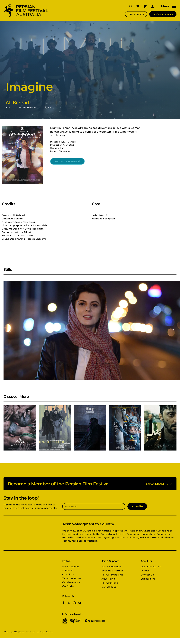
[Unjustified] (55, 428)
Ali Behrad (17, 103)
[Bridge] (160, 428)
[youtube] (79, 602)
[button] (10, 330)
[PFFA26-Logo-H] (26, 4)
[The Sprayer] (125, 428)
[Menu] (173, 6)
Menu (165, 6)
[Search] (128, 6)
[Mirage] (90, 428)
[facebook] (63, 602)
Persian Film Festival (27, 632)
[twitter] (69, 602)
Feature (48, 107)
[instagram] (74, 602)
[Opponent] (20, 428)
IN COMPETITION (27, 107)
